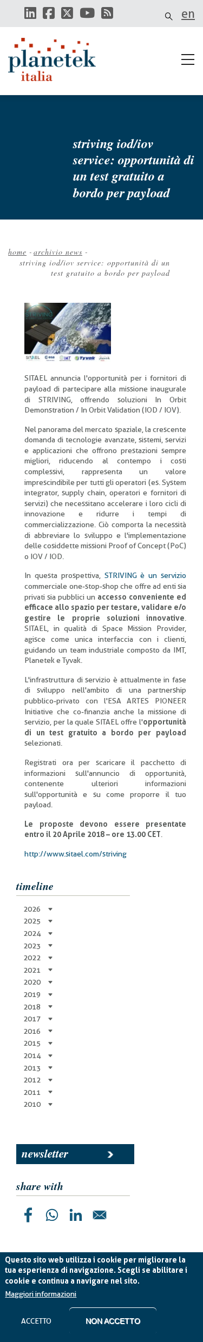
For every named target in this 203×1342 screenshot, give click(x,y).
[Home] (57, 59)
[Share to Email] (99, 1215)
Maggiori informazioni (40, 1294)
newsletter (45, 1153)
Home (17, 252)
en (188, 13)
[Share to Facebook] (28, 1215)
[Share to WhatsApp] (52, 1215)
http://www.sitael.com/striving (75, 853)
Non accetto (113, 1321)
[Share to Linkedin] (76, 1215)
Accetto (36, 1321)
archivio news (58, 252)
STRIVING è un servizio (145, 575)
